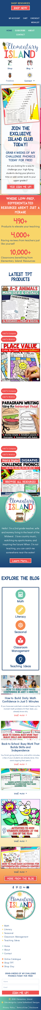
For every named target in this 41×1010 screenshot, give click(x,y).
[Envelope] (27, 887)
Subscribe (20, 30)
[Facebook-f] (13, 887)
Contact (20, 34)
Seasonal (20, 632)
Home (9, 30)
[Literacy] (20, 610)
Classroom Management (20, 649)
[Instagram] (20, 887)
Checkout (35, 18)
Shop (10, 68)
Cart (25, 18)
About (31, 30)
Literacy (20, 616)
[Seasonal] (20, 625)
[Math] (20, 594)
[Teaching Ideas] (20, 659)
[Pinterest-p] (17, 887)
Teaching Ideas (20, 666)
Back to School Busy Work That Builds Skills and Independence (21, 747)
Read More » (20, 715)
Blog (28, 68)
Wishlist (35, 22)
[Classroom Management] (20, 640)
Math (20, 601)
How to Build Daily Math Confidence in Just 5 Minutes (20, 699)
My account (14, 18)
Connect (28, 80)
